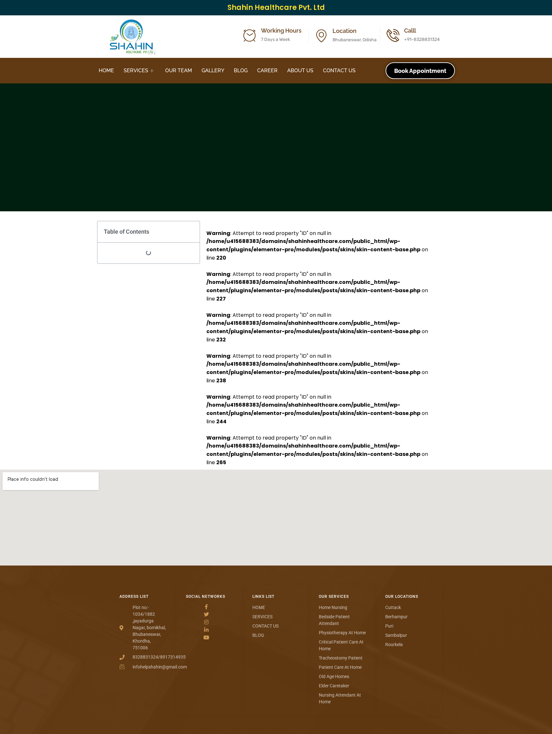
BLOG (241, 70)
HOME (106, 70)
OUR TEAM (178, 70)
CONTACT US (339, 70)
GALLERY (213, 70)
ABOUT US (300, 70)
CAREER (267, 70)
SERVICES (136, 70)
